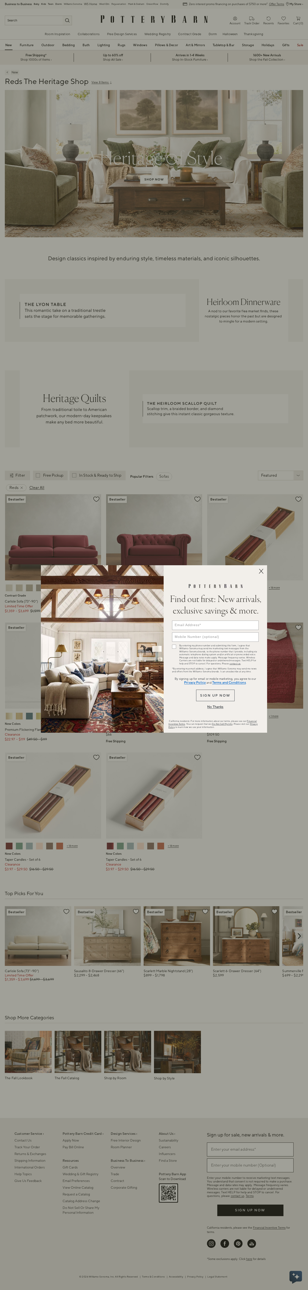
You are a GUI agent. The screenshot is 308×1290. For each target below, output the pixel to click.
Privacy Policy (195, 682)
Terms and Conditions (229, 682)
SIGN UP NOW (215, 695)
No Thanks (215, 707)
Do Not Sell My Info (222, 724)
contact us (235, 663)
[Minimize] (261, 571)
